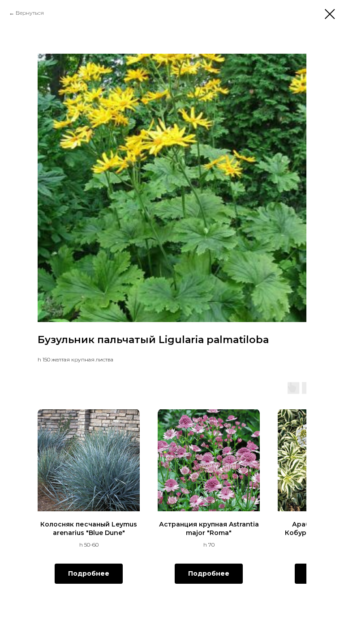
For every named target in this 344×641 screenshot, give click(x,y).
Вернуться (30, 12)
